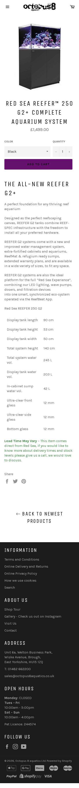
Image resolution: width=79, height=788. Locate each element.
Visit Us (10, 623)
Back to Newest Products (41, 517)
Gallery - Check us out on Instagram (32, 616)
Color (8, 141)
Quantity (59, 141)
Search (9, 587)
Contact (10, 630)
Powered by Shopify (59, 760)
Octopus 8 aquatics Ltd (30, 760)
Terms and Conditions (21, 559)
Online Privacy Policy (20, 573)
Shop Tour (12, 609)
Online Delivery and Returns (26, 566)
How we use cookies (20, 580)
